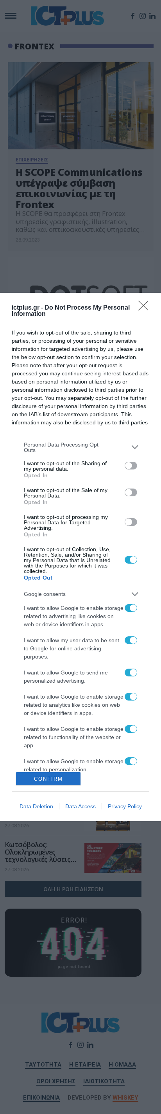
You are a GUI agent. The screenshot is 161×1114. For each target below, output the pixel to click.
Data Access (80, 806)
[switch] (131, 465)
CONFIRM (48, 779)
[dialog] (80, 557)
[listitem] (80, 447)
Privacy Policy (125, 806)
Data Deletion (36, 806)
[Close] (145, 308)
